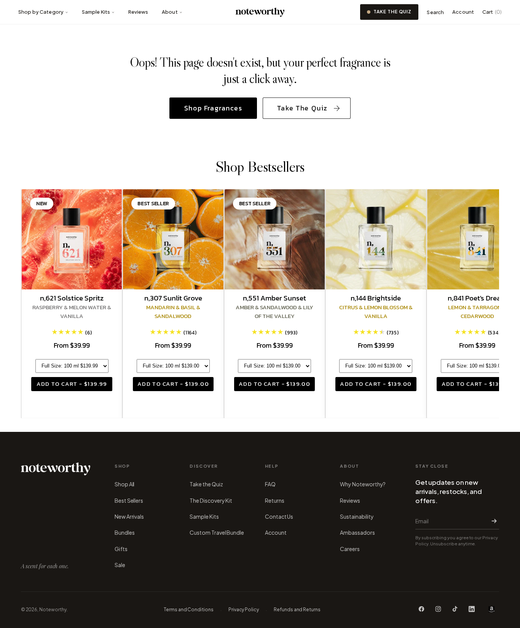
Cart (492, 12)
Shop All (124, 484)
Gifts (121, 548)
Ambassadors (357, 532)
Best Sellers (129, 500)
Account (463, 12)
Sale (120, 564)
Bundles (125, 532)
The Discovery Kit (211, 500)
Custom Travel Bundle (217, 532)
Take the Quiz (392, 11)
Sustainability (356, 516)
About (170, 12)
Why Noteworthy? (363, 484)
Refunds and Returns (297, 609)
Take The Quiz (302, 108)
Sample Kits (96, 12)
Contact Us (279, 516)
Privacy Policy (243, 609)
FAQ (270, 484)
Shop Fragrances (213, 108)
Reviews (138, 12)
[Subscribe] (492, 521)
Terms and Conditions (189, 609)
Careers (350, 548)
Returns (274, 500)
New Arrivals (129, 516)
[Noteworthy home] (260, 12)
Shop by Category (41, 12)
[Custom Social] (491, 609)
